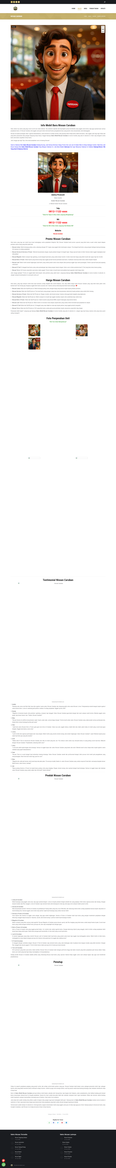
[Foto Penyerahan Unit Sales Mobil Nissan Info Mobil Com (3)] (34, 344)
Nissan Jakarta (65, 1142)
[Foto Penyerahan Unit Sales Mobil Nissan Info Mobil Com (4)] (82, 397)
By (59, 1114)
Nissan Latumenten (19, 1142)
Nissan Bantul (18, 1151)
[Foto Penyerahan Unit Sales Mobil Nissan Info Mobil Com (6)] (82, 516)
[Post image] (12, 1138)
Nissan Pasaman (68, 1151)
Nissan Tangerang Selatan (21, 1137)
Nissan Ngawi (18, 1156)
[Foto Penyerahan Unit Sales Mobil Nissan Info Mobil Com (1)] (34, 330)
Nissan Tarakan (67, 1147)
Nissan (13, 26)
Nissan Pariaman (68, 1137)
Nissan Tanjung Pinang (20, 1147)
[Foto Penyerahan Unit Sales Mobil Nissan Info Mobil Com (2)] (82, 330)
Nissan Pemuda (68, 1156)
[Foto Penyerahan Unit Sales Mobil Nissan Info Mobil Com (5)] (34, 516)
